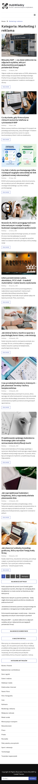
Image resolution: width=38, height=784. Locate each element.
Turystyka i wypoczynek (9, 756)
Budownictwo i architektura (10, 670)
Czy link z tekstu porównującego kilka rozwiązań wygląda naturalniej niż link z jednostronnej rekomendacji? (18, 172)
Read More (6, 87)
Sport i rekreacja (6, 747)
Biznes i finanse (6, 666)
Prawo (3, 734)
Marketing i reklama (8, 709)
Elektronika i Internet (8, 687)
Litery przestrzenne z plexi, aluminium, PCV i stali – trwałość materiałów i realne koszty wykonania (18, 280)
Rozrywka (4, 739)
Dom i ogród (5, 674)
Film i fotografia (6, 696)
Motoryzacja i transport (9, 722)
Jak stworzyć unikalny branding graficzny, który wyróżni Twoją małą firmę (17, 550)
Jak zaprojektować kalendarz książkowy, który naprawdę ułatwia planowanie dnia (17, 495)
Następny (25, 576)
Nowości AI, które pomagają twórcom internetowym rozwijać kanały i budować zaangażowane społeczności (18, 225)
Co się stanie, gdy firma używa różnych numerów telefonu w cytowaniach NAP (15, 120)
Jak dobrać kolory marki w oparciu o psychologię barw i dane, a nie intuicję (18, 334)
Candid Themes (19, 774)
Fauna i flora (5, 691)
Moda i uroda (5, 717)
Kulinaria (4, 704)
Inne (2, 700)
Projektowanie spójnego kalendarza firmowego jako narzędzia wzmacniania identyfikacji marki (17, 440)
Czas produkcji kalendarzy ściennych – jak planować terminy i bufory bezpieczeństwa (18, 385)
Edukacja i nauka (6, 683)
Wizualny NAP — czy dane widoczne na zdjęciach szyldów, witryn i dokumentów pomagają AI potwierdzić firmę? (18, 64)
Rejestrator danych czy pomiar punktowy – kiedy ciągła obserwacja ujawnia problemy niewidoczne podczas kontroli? (17, 600)
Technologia (5, 752)
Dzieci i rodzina (6, 678)
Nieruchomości (6, 726)
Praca (3, 730)
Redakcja (3, 70)
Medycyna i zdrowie (7, 713)
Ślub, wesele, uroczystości (10, 743)
